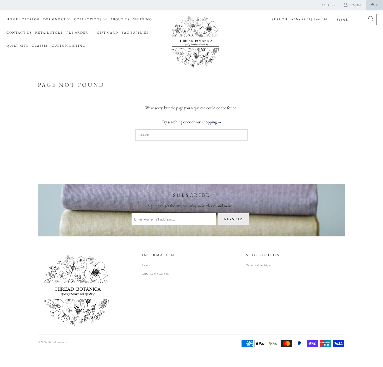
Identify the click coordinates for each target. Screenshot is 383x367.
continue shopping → (204, 122)
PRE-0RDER (77, 32)
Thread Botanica (57, 342)
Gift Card (107, 32)
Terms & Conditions (258, 265)
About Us (120, 19)
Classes (40, 46)
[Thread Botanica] (194, 41)
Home (12, 19)
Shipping (142, 19)
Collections (88, 19)
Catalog (31, 19)
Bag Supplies (136, 32)
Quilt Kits (17, 46)
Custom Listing (68, 46)
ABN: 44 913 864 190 (309, 19)
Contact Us (19, 32)
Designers (54, 19)
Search (280, 19)
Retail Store (49, 32)
